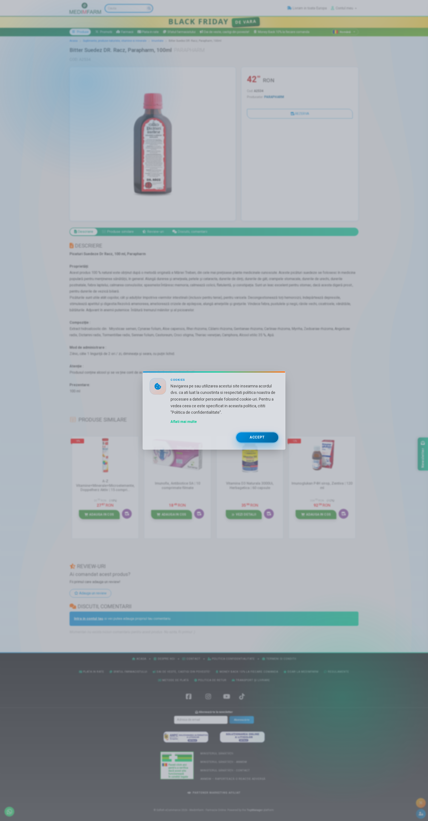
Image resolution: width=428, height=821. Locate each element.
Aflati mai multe (184, 422)
